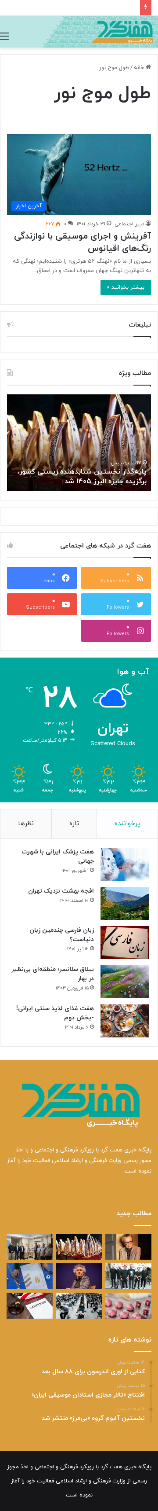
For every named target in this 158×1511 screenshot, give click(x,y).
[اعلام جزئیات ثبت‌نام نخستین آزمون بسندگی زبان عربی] (79, 1306)
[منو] (4, 36)
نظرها (26, 823)
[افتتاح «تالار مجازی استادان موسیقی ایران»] (30, 1247)
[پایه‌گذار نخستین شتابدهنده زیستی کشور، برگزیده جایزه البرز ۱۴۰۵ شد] (79, 1247)
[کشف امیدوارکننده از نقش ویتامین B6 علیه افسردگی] (128, 1306)
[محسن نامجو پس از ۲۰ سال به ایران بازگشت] (79, 1276)
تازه (74, 823)
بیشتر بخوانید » (125, 287)
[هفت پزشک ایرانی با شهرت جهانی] (125, 864)
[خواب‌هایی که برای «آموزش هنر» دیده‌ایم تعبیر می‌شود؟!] (30, 1276)
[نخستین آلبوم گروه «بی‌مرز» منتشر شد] (128, 1276)
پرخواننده (127, 823)
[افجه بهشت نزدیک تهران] (125, 903)
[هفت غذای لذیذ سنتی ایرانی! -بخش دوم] (125, 1020)
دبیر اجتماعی (129, 224)
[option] (79, 442)
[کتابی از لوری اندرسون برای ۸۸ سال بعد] (128, 1247)
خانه (140, 68)
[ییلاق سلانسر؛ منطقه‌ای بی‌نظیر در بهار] (125, 981)
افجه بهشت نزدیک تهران (61, 891)
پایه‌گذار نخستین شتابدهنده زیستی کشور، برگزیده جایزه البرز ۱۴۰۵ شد (82, 476)
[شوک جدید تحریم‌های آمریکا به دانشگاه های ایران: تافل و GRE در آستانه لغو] (30, 1306)
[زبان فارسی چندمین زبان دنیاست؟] (125, 942)
